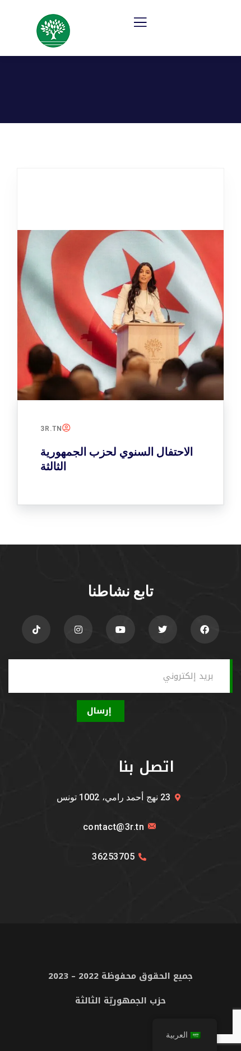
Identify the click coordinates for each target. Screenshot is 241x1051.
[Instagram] (78, 629)
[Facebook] (205, 629)
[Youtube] (120, 629)
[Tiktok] (36, 629)
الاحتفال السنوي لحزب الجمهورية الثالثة (116, 459)
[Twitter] (163, 629)
